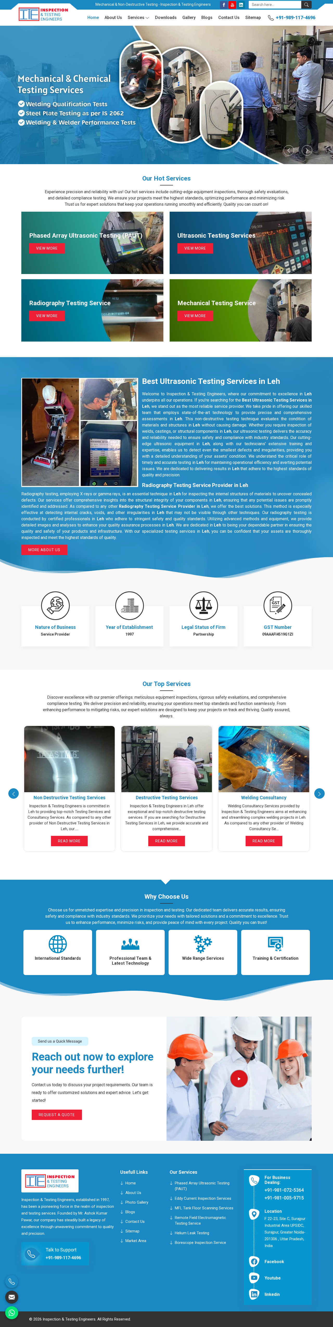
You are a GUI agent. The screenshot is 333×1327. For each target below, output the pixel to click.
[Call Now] (11, 1281)
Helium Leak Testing (192, 1232)
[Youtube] (232, 5)
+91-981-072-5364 (284, 1190)
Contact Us (229, 17)
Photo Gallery (136, 1202)
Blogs (207, 17)
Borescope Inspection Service (200, 1242)
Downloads (166, 17)
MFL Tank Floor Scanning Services (204, 1207)
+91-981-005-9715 (284, 1198)
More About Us (44, 550)
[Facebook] (224, 5)
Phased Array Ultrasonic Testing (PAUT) (202, 1186)
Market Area (135, 1240)
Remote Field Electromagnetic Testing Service (200, 1220)
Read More (69, 841)
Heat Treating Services (166, 797)
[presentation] (13, 793)
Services (136, 17)
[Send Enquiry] (11, 1297)
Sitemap (253, 17)
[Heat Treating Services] (166, 759)
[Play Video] (239, 1078)
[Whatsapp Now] (11, 1312)
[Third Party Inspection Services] (263, 759)
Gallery (189, 17)
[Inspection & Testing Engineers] (40, 16)
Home (93, 17)
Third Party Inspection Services (264, 797)
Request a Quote (57, 1115)
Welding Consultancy (69, 797)
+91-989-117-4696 (295, 17)
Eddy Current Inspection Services (203, 1198)
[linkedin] (241, 5)
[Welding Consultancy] (69, 759)
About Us (113, 17)
